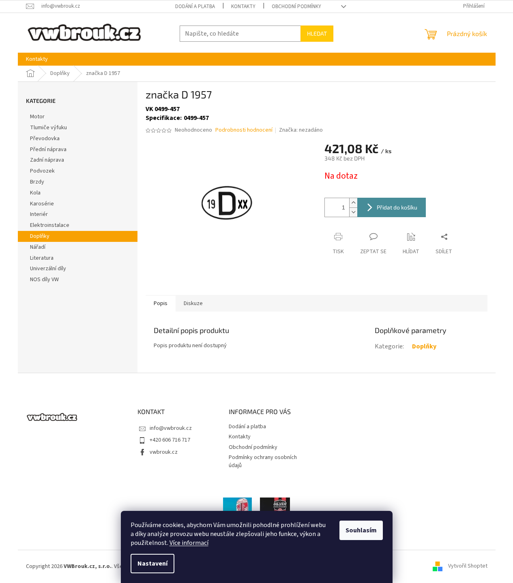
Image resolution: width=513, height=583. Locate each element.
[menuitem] (37, 59)
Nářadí (37, 247)
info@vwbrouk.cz (171, 428)
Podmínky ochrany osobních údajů (263, 461)
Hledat (317, 33)
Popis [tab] (160, 303)
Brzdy (37, 182)
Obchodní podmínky (296, 6)
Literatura (42, 258)
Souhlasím (361, 530)
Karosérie (42, 204)
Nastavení (152, 563)
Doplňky (39, 236)
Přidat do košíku (397, 207)
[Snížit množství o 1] (353, 212)
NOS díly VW (44, 279)
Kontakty (243, 6)
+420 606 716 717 (170, 440)
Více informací (189, 542)
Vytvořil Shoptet (467, 566)
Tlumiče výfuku (48, 128)
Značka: (301, 130)
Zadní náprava (47, 160)
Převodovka (45, 139)
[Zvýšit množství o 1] (353, 202)
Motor (37, 117)
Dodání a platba (195, 6)
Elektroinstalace (49, 225)
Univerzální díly (48, 269)
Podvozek (42, 171)
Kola (35, 193)
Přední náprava (48, 149)
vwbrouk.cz (164, 452)
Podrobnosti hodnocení (244, 130)
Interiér (39, 214)
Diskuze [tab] (193, 303)
